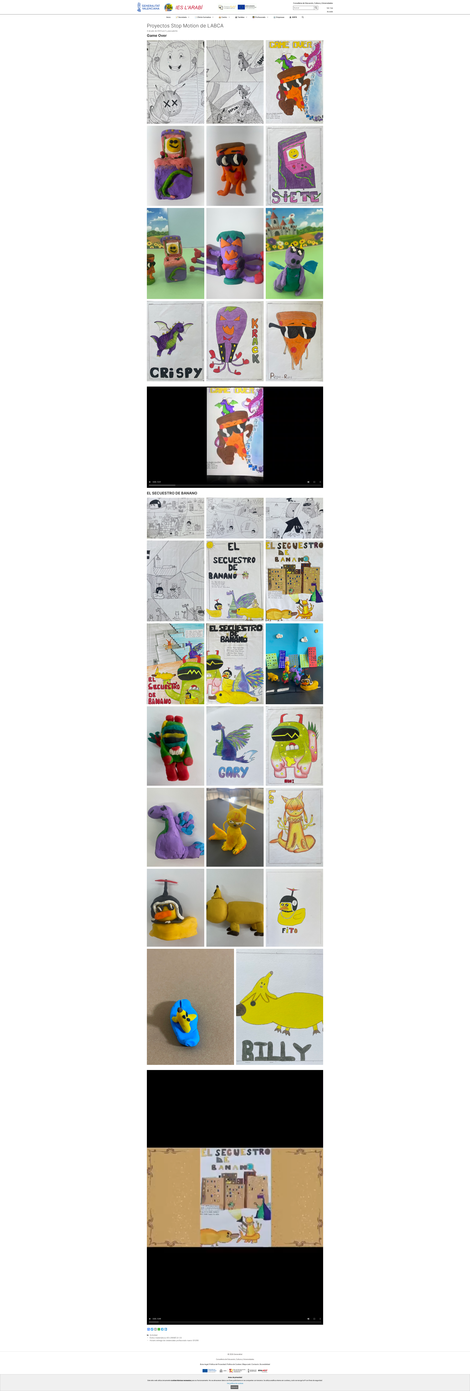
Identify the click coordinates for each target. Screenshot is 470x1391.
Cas (331, 8)
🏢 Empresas (278, 17)
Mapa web (246, 1364)
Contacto (255, 1364)
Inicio (168, 17)
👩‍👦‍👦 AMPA (293, 17)
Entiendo (234, 1387)
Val (328, 8)
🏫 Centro (223, 17)
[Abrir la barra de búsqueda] (302, 17)
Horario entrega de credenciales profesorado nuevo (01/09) (174, 1340)
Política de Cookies (234, 1364)
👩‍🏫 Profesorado (258, 17)
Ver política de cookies (235, 1383)
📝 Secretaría (181, 17)
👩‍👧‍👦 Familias (239, 17)
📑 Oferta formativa (202, 17)
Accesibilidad (265, 1364)
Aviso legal (204, 1364)
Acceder (330, 12)
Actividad (153, 1335)
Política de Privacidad (217, 1364)
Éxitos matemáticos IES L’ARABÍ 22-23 (166, 1338)
